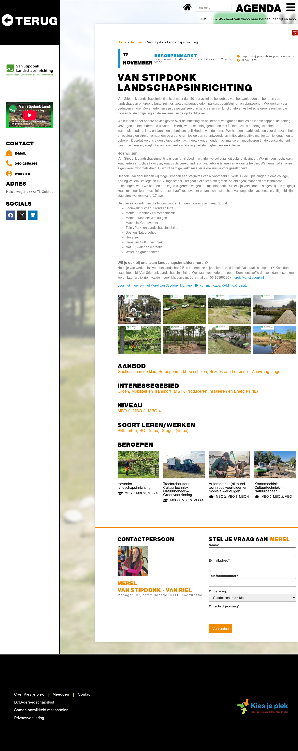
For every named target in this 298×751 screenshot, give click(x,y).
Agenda (259, 7)
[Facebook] (10, 215)
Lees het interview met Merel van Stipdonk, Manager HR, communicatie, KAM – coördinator (183, 285)
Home (122, 42)
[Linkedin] (33, 215)
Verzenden (220, 628)
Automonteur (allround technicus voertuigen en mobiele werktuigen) (228, 487)
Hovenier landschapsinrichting (134, 486)
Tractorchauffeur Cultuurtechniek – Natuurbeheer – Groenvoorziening (177, 489)
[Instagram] (21, 215)
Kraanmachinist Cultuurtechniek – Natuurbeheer (268, 487)
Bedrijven (137, 42)
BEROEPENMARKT (175, 55)
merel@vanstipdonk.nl (248, 277)
